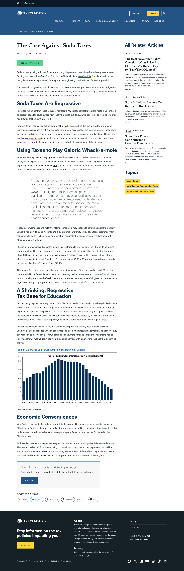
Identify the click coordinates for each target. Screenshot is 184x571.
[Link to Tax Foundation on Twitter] (135, 561)
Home (19, 31)
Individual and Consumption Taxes (142, 186)
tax (65, 126)
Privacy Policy (66, 561)
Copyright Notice (52, 561)
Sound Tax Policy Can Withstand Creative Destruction (139, 140)
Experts (76, 21)
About (78, 520)
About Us (159, 21)
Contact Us (134, 527)
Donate (152, 13)
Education (130, 21)
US (21, 3)
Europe (30, 3)
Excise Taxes (132, 181)
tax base (82, 319)
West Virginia (84, 76)
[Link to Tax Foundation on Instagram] (153, 561)
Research (60, 21)
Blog (26, 31)
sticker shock (105, 255)
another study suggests (62, 236)
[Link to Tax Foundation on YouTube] (147, 561)
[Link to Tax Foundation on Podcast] (165, 561)
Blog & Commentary (107, 21)
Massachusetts (81, 165)
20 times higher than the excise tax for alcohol (45, 255)
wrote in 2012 (103, 111)
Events (146, 21)
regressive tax (34, 138)
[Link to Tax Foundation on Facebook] (129, 561)
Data (87, 21)
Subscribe (137, 13)
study (55, 165)
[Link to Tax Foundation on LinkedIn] (141, 561)
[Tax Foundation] (32, 13)
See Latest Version (30, 63)
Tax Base (27, 296)
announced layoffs (87, 432)
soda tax (32, 115)
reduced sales (40, 432)
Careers (133, 522)
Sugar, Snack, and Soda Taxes (140, 191)
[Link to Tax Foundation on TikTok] (159, 561)
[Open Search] (164, 13)
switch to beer (37, 236)
